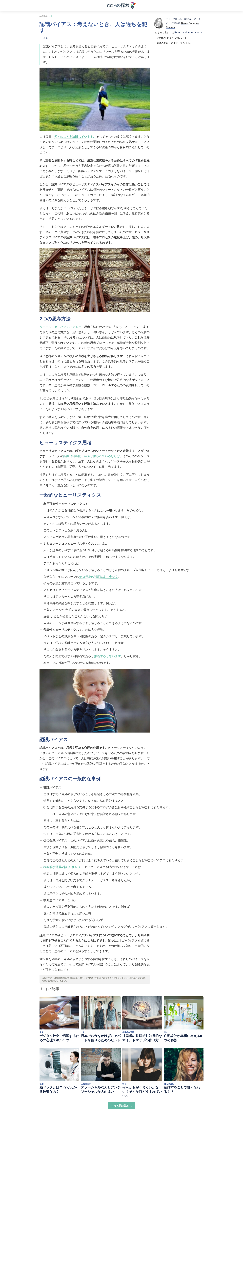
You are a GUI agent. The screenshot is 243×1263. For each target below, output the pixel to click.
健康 (41, 1083)
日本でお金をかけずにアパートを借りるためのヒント (101, 1038)
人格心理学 (86, 1083)
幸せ (166, 1032)
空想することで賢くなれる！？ (182, 1089)
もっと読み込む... (121, 1105)
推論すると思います (107, 656)
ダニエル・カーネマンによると (60, 327)
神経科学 (43, 16)
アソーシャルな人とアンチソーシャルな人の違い (101, 1089)
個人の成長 (169, 1083)
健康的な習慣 (128, 1032)
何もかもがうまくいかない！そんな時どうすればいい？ (142, 1091)
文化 (41, 1032)
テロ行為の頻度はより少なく (98, 576)
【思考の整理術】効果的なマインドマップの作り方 (142, 1038)
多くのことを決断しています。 (75, 136)
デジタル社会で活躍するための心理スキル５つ (59, 1038)
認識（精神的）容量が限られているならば (91, 456)
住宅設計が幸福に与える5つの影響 (183, 1038)
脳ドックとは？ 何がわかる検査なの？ (58, 1089)
